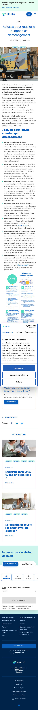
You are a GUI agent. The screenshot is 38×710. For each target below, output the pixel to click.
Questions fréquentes (27, 617)
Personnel (6, 578)
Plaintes (22, 624)
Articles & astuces (8, 621)
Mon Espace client (8, 617)
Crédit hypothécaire (27, 564)
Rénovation (17, 578)
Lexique (22, 621)
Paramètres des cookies (19, 691)
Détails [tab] (19, 332)
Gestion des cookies (19, 695)
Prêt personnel (10, 564)
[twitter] (22, 423)
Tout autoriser (19, 368)
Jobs (3, 635)
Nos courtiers (7, 624)
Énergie (28, 578)
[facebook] (11, 423)
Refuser (19, 382)
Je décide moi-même (17, 375)
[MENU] (34, 14)
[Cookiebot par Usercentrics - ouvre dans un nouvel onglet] (27, 326)
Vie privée (19, 684)
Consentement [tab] (7, 332)
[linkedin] (17, 423)
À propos (5, 627)
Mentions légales (19, 688)
